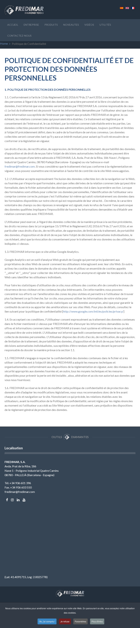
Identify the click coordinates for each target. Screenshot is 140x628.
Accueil (12, 24)
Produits (51, 24)
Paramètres (80, 621)
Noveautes (71, 24)
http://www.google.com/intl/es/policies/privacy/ (93, 311)
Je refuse (64, 621)
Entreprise (31, 24)
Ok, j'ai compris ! (47, 621)
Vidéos (89, 24)
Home (4, 43)
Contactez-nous (19, 35)
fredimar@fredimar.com (20, 166)
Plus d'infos (97, 621)
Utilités (105, 24)
